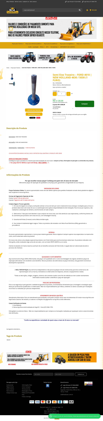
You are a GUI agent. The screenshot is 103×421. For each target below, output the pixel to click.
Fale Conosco (10, 391)
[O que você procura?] (80, 10)
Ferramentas (54, 47)
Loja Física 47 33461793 (90, 1)
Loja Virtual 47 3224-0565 (74, 1)
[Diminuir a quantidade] (55, 94)
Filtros (41, 47)
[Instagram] (47, 385)
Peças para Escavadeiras (50, 43)
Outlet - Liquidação (33, 47)
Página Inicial (10, 387)
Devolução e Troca (27, 391)
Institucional (9, 385)
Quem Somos (10, 389)
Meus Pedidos (10, 1)
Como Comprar (26, 387)
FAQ (23, 394)
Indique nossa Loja (11, 392)
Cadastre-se (26, 1)
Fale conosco (33, 1)
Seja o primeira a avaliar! (59, 87)
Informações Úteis (27, 385)
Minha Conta (18, 1)
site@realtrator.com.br (66, 394)
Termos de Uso (26, 389)
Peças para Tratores (17, 43)
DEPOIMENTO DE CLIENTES (67, 47)
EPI (47, 47)
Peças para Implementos (83, 43)
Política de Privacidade (28, 392)
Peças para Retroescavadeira (33, 43)
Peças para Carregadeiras (67, 43)
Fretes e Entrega (26, 396)
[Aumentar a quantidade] (68, 94)
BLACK (8, 340)
